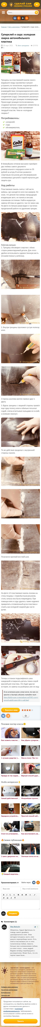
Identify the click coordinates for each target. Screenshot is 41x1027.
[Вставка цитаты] (7, 898)
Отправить (13, 913)
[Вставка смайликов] (30, 895)
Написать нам (5, 995)
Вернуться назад (11, 710)
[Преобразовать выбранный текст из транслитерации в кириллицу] (11, 898)
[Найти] (36, 12)
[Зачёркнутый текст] (14, 895)
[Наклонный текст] (7, 895)
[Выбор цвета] (35, 895)
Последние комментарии (9, 990)
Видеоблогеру (5, 993)
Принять (20, 1021)
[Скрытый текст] (4, 898)
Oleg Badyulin (15, 927)
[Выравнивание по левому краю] (18, 895)
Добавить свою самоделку (9, 987)
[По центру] (22, 895)
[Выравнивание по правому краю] (26, 895)
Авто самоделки (23, 45)
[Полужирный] (3, 895)
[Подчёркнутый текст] (10, 895)
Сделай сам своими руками (21, 4)
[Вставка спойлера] (15, 898)
